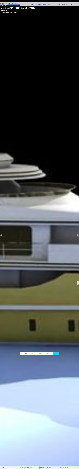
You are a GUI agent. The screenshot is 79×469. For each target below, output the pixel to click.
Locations (32, 4)
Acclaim (58, 4)
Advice (44, 4)
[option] (39, 234)
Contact (68, 4)
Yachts (49, 4)
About (63, 4)
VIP (75, 4)
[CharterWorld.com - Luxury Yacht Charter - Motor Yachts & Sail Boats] (10, 5)
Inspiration (39, 4)
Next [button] (78, 235)
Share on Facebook (78, 282)
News (53, 4)
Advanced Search (55, 355)
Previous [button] (1, 235)
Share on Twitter (78, 284)
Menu (78, 4)
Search (72, 4)
